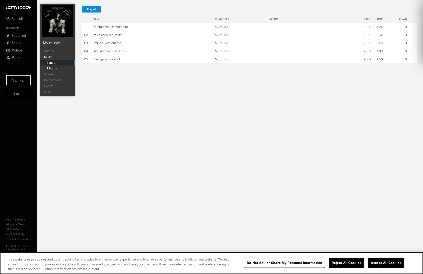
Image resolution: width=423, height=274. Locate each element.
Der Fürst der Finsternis (109, 51)
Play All (91, 9)
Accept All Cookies (386, 262)
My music (51, 42)
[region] (211, 263)
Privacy (10, 224)
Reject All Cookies (346, 262)
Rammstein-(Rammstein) (110, 27)
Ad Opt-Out (12, 229)
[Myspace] (18, 6)
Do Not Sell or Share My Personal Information (284, 262)
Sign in (18, 93)
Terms (22, 224)
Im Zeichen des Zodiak (108, 35)
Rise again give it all (106, 59)
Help (8, 219)
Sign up (18, 80)
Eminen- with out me (107, 43)
